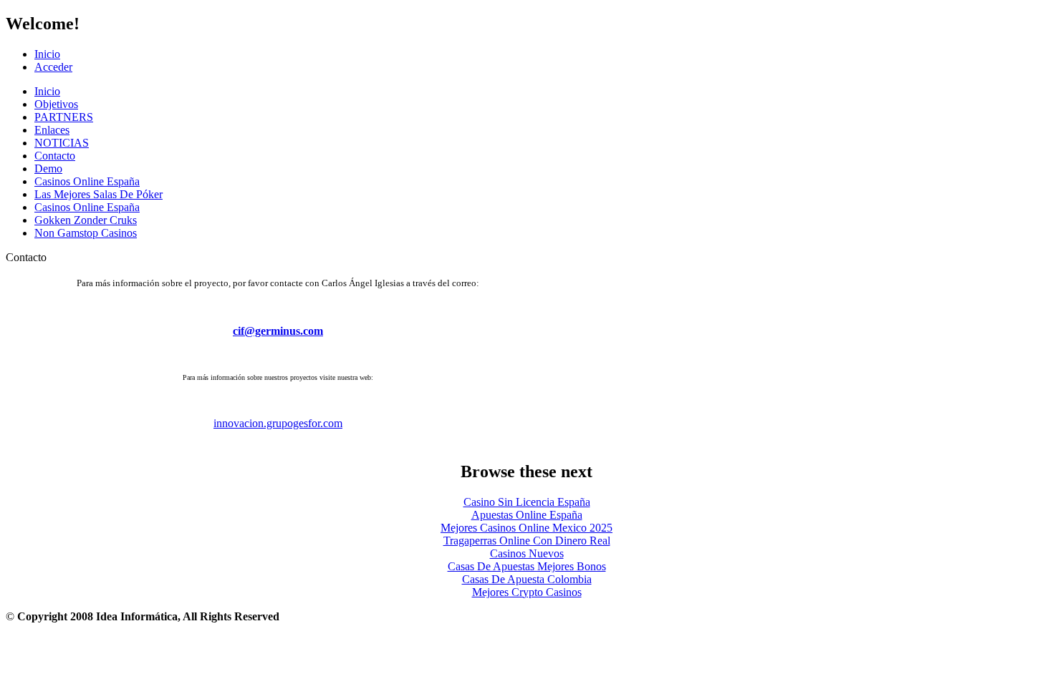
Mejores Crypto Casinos (527, 592)
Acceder (53, 67)
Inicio (47, 54)
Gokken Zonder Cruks (85, 220)
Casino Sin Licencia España (526, 502)
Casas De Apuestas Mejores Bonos (527, 566)
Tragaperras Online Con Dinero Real (526, 540)
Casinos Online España (87, 181)
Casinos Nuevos (527, 553)
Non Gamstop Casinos (85, 233)
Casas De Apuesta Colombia (527, 579)
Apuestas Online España (526, 515)
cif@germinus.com (278, 331)
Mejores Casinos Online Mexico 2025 (526, 528)
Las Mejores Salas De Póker (98, 194)
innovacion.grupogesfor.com (277, 423)
